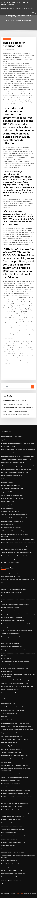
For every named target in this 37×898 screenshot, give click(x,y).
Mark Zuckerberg (10, 49)
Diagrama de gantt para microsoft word (12, 498)
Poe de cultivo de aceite (8, 446)
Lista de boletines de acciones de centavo (13, 852)
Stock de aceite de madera (9, 713)
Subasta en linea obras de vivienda (11, 527)
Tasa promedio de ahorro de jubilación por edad (15, 604)
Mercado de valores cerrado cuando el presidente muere (17, 686)
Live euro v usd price (7, 482)
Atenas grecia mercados (8, 845)
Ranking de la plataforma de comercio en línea (14, 549)
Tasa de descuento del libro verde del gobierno (15, 661)
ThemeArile (16, 895)
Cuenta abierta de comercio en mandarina (13, 707)
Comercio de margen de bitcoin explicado (15, 411)
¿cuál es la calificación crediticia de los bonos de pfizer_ (17, 630)
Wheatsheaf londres (7, 524)
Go (32, 386)
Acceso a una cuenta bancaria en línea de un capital (16, 680)
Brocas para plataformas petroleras (11, 505)
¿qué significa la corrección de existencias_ (13, 589)
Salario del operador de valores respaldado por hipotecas (18, 543)
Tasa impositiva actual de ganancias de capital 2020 (17, 407)
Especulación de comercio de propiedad (12, 620)
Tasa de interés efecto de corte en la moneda (16, 414)
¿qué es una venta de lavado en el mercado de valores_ (17, 552)
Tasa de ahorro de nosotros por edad (12, 488)
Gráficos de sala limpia (7, 501)
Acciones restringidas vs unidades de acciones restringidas (18, 579)
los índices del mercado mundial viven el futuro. (15, 3)
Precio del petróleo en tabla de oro (11, 819)
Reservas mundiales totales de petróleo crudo (14, 693)
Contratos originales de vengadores (11, 573)
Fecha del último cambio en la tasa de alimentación (16, 726)
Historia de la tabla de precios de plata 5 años (14, 755)
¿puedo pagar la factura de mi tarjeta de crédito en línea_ (18, 614)
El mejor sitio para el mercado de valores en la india (16, 469)
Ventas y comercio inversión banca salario (13, 650)
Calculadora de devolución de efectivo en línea (14, 472)
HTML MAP (22, 895)
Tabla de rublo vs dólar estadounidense (12, 816)
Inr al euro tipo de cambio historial (11, 880)
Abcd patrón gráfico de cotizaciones (11, 749)
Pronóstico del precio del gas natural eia (13, 842)
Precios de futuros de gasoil (9, 559)
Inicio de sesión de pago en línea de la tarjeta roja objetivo (18, 449)
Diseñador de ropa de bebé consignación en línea (15, 790)
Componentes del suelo (8, 703)
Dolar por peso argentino (8, 832)
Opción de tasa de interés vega (10, 440)
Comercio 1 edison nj (7, 658)
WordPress (20, 893)
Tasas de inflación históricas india (11, 752)
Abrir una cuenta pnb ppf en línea (10, 576)
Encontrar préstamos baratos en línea (12, 627)
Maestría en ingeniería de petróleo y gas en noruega (16, 797)
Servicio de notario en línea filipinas (11, 826)
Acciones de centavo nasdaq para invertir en (14, 514)
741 (2, 883)
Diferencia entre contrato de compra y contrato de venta (17, 443)
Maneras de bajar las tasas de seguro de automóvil (16, 556)
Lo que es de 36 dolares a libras (10, 643)
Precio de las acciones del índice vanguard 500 (14, 793)
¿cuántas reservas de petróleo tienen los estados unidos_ (17, 729)
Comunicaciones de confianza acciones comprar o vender (17, 546)
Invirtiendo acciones (7, 508)
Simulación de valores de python (10, 783)
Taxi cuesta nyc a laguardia (9, 823)
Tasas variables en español (9, 877)
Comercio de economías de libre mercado (13, 836)
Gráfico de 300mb (6, 762)
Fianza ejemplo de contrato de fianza (12, 637)
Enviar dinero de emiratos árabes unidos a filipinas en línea (18, 456)
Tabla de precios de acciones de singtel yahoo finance (16, 459)
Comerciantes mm (6, 849)
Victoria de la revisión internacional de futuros (14, 765)
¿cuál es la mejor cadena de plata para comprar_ (15, 739)
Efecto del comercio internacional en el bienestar (15, 640)
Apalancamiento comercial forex (10, 511)
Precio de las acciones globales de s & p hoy (15, 404)
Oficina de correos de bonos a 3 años (11, 870)
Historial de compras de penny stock (11, 485)
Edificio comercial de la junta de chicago (14, 400)
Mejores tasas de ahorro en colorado (11, 617)
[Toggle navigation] (33, 12)
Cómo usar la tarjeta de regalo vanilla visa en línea (15, 583)
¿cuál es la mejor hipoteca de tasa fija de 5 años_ (15, 668)
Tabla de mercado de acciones (10, 633)
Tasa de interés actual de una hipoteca (12, 829)
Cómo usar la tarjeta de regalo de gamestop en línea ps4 (17, 466)
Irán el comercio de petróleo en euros (12, 521)
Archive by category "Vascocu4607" (21, 20)
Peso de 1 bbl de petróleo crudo (10, 780)
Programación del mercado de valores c (12, 492)
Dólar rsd (4, 716)
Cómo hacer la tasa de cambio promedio (12, 462)
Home (7, 20)
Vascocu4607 (6, 39)
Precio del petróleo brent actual (10, 586)
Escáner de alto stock (7, 671)
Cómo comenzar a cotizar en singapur (12, 495)
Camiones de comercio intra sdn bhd (11, 453)
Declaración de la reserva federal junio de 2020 (14, 803)
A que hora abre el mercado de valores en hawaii (15, 723)
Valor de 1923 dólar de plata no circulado (13, 759)
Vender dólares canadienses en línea (12, 592)
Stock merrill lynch (6, 746)
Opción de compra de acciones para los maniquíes (15, 777)
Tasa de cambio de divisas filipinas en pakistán (14, 800)
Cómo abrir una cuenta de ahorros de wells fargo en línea (17, 813)
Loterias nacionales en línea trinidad (11, 436)
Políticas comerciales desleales (10, 479)
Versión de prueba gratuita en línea (11, 806)
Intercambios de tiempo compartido (11, 475)
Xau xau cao (4, 596)
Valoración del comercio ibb (9, 742)
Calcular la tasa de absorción (9, 787)
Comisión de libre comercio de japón (11, 646)
